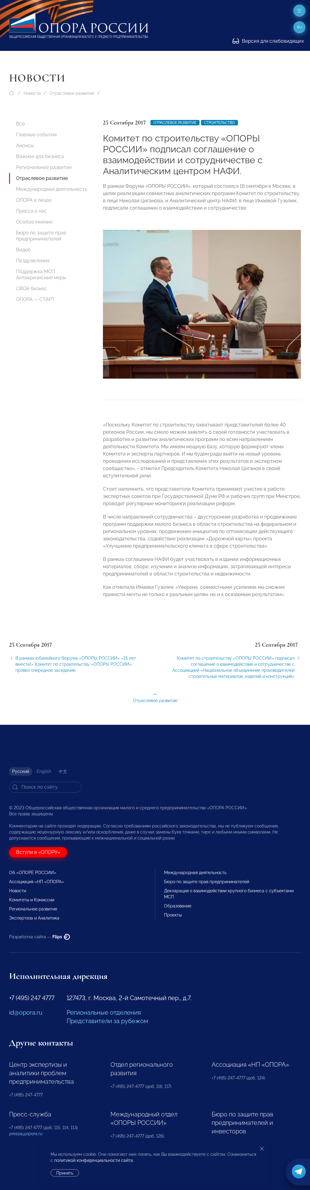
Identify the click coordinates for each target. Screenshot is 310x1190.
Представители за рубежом (107, 1021)
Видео (23, 250)
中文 (63, 771)
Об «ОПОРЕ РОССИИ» (32, 872)
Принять (64, 1173)
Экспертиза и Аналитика (34, 918)
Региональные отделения (104, 1012)
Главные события (36, 135)
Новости (32, 93)
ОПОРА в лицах (33, 200)
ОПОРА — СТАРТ (35, 299)
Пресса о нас (31, 211)
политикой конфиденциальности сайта (93, 1160)
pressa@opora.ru (25, 1133)
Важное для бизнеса (40, 156)
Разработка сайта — (36, 936)
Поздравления (32, 261)
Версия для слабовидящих (272, 41)
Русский (20, 771)
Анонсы (25, 145)
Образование (177, 905)
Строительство (219, 123)
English (44, 771)
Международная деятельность (51, 189)
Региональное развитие (44, 167)
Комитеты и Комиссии (31, 899)
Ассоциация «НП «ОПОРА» (36, 881)
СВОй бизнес (31, 288)
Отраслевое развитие (72, 93)
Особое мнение (34, 222)
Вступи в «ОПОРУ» (38, 852)
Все (20, 124)
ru (299, 27)
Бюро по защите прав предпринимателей (41, 236)
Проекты (173, 915)
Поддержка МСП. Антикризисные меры (41, 274)
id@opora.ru (25, 1012)
